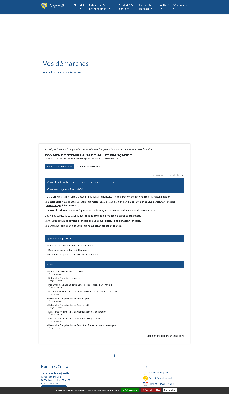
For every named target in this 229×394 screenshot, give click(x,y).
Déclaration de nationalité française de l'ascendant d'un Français (80, 284)
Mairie (57, 72)
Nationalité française (97, 149)
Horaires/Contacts (57, 366)
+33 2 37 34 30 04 (49, 383)
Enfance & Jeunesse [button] (145, 6)
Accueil (47, 72)
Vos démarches (72, 72)
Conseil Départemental (160, 377)
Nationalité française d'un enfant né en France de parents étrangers (82, 325)
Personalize (169, 390)
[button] (74, 5)
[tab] (59, 166)
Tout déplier (175, 175)
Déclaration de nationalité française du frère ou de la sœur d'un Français (84, 291)
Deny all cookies (152, 390)
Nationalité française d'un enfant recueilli (68, 305)
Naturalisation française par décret (65, 271)
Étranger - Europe (76, 149)
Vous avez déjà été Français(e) (65, 189)
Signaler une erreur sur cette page (165, 335)
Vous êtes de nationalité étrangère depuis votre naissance (82, 182)
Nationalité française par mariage (65, 278)
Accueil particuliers (54, 149)
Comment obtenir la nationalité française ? (132, 149)
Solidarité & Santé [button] (126, 6)
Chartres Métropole (158, 372)
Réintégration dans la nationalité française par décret (74, 318)
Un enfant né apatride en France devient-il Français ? (74, 254)
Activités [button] (165, 5)
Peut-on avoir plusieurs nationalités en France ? (72, 245)
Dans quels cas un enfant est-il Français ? (68, 249)
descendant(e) (53, 205)
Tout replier (158, 175)
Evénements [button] (179, 5)
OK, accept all (131, 390)
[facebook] (114, 355)
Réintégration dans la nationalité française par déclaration (77, 311)
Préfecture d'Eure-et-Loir (161, 383)
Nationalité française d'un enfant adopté (68, 298)
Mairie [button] (83, 5)
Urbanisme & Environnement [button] (98, 6)
